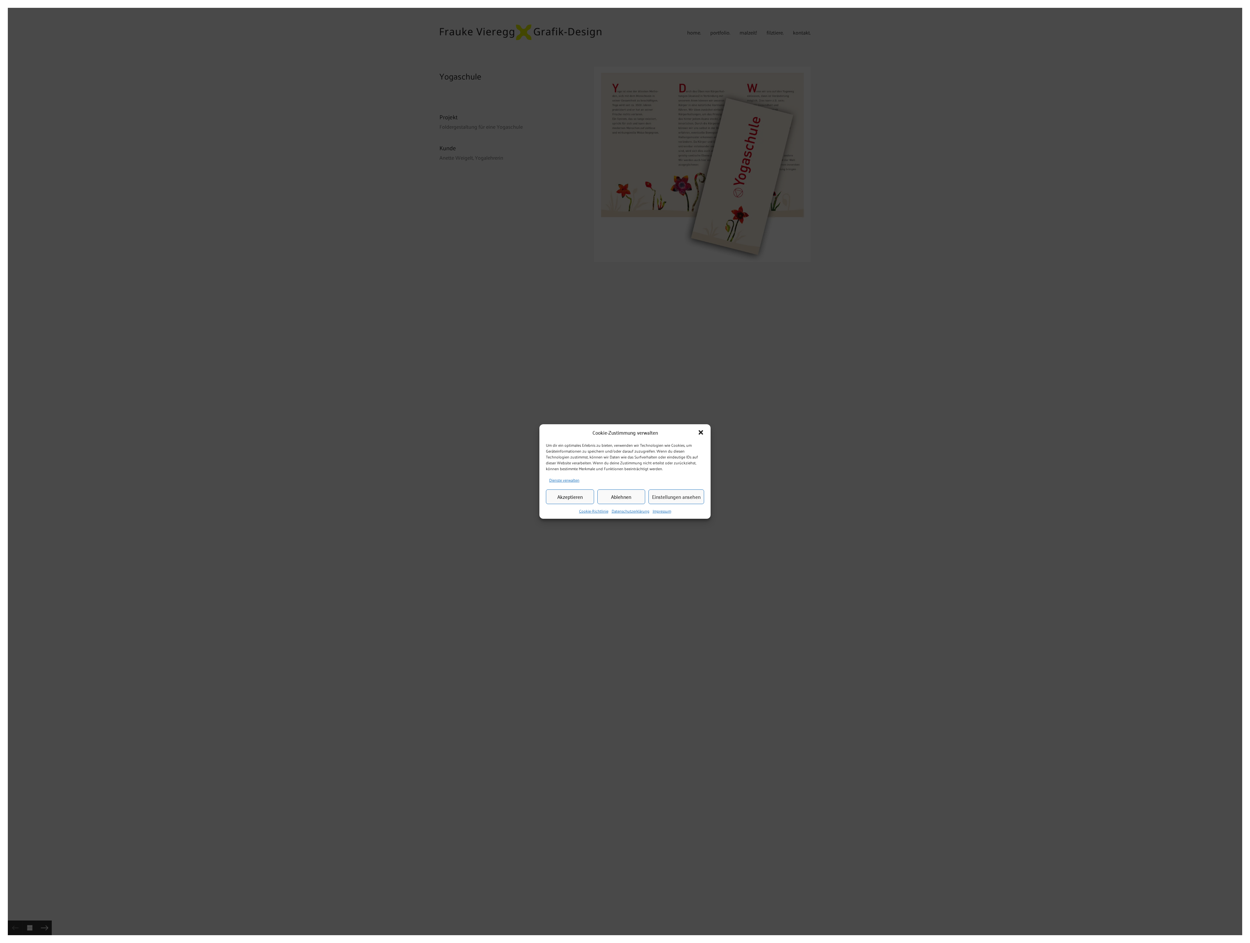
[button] (701, 432)
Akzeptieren (570, 496)
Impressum (662, 511)
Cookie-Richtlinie (593, 511)
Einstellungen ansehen (676, 496)
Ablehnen (621, 496)
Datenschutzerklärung (630, 511)
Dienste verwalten (564, 480)
